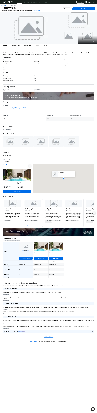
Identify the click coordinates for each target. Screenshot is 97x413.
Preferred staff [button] (48, 222)
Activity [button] (26, 220)
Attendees (5, 105)
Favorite (68, 8)
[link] (12, 203)
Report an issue (34, 341)
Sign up (90, 2)
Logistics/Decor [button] (58, 220)
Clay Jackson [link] (70, 209)
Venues (19, 2)
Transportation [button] (7, 220)
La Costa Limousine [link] (10, 209)
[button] (29, 28)
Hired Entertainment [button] (33, 220)
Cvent (2, 5)
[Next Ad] (30, 166)
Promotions (26, 2)
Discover (41, 2)
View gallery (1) (91, 41)
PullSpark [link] (48, 209)
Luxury (46, 2)
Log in (94, 2)
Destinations (34, 2)
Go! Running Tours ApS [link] (31, 209)
